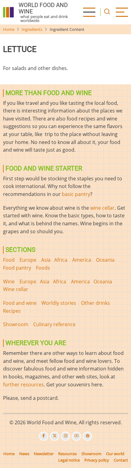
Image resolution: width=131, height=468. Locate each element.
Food (9, 259)
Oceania (105, 259)
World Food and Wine (43, 8)
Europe (27, 259)
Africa (60, 259)
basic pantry (76, 194)
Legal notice (69, 460)
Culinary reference (54, 324)
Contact (121, 460)
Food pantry (17, 267)
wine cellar (102, 208)
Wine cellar (15, 289)
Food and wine (20, 303)
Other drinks (95, 303)
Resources (67, 453)
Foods (43, 267)
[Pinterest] (87, 436)
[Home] (8, 12)
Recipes (12, 311)
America (81, 259)
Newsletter (44, 453)
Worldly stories (58, 303)
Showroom (15, 324)
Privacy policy (96, 460)
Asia (46, 259)
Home (8, 29)
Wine (9, 281)
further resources (23, 384)
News (24, 453)
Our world (115, 453)
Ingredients (32, 29)
